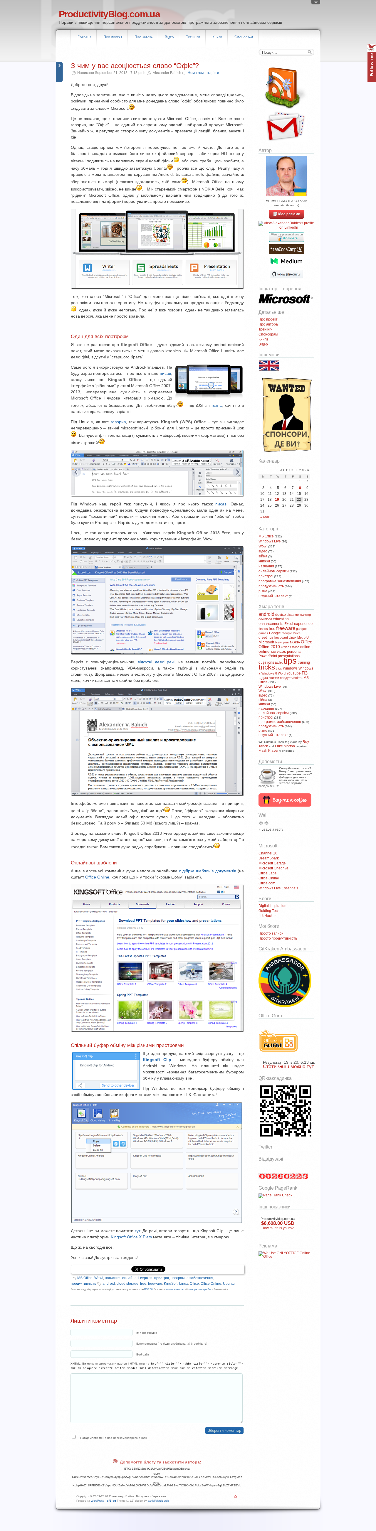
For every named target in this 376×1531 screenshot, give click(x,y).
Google (275, 633)
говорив (118, 421)
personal (294, 651)
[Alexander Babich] (286, 217)
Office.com (266, 883)
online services (272, 651)
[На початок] (235, 1497)
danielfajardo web (158, 1500)
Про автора (144, 37)
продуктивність (83, 1284)
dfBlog (111, 1500)
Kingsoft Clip (157, 1059)
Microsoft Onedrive (273, 868)
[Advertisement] (276, 1293)
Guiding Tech (269, 911)
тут (137, 1230)
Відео (169, 37)
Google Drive (291, 633)
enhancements (270, 623)
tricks (266, 667)
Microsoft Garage (272, 863)
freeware (155, 1284)
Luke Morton (285, 746)
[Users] (315, 3)
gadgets (302, 628)
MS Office (85, 1278)
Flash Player (268, 750)
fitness (263, 628)
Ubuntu (229, 1284)
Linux (183, 1284)
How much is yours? (277, 1228)
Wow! (98, 1278)
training (304, 662)
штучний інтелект (273, 596)
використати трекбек (200, 1289)
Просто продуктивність (277, 938)
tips (290, 660)
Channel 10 (267, 853)
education (281, 619)
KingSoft (170, 1284)
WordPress (97, 1500)
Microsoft (266, 642)
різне (262, 591)
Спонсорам (243, 37)
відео (262, 551)
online (305, 647)
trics (279, 668)
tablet (279, 662)
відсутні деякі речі (156, 662)
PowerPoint (267, 656)
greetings (265, 637)
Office (194, 1284)
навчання (112, 1278)
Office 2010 (269, 646)
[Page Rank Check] (275, 1195)
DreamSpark (268, 858)
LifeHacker (267, 916)
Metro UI (303, 637)
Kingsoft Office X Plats (131, 1237)
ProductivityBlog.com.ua (109, 14)
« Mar (264, 517)
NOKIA (295, 642)
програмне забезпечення (192, 1278)
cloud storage (127, 1284)
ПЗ (305, 672)
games (263, 633)
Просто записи (270, 933)
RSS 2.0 (148, 1289)
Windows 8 (269, 673)
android (109, 1284)
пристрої (161, 1278)
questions (266, 662)
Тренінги (193, 37)
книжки (264, 561)
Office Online (97, 877)
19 (277, 499)
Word (282, 673)
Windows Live (269, 541)
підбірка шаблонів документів (207, 871)
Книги (217, 37)
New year (282, 642)
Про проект (112, 37)
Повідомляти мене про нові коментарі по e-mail (113, 1437)
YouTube (293, 673)
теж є (216, 405)
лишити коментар (174, 1289)
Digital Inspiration (272, 906)
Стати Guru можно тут (288, 1066)
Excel (288, 624)
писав (165, 373)
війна (262, 556)
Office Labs (267, 873)
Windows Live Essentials (278, 888)
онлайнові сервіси (137, 1278)
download (265, 619)
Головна (84, 37)
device (280, 614)
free (143, 1284)
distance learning (299, 614)
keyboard (281, 637)
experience (303, 623)
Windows (290, 668)
